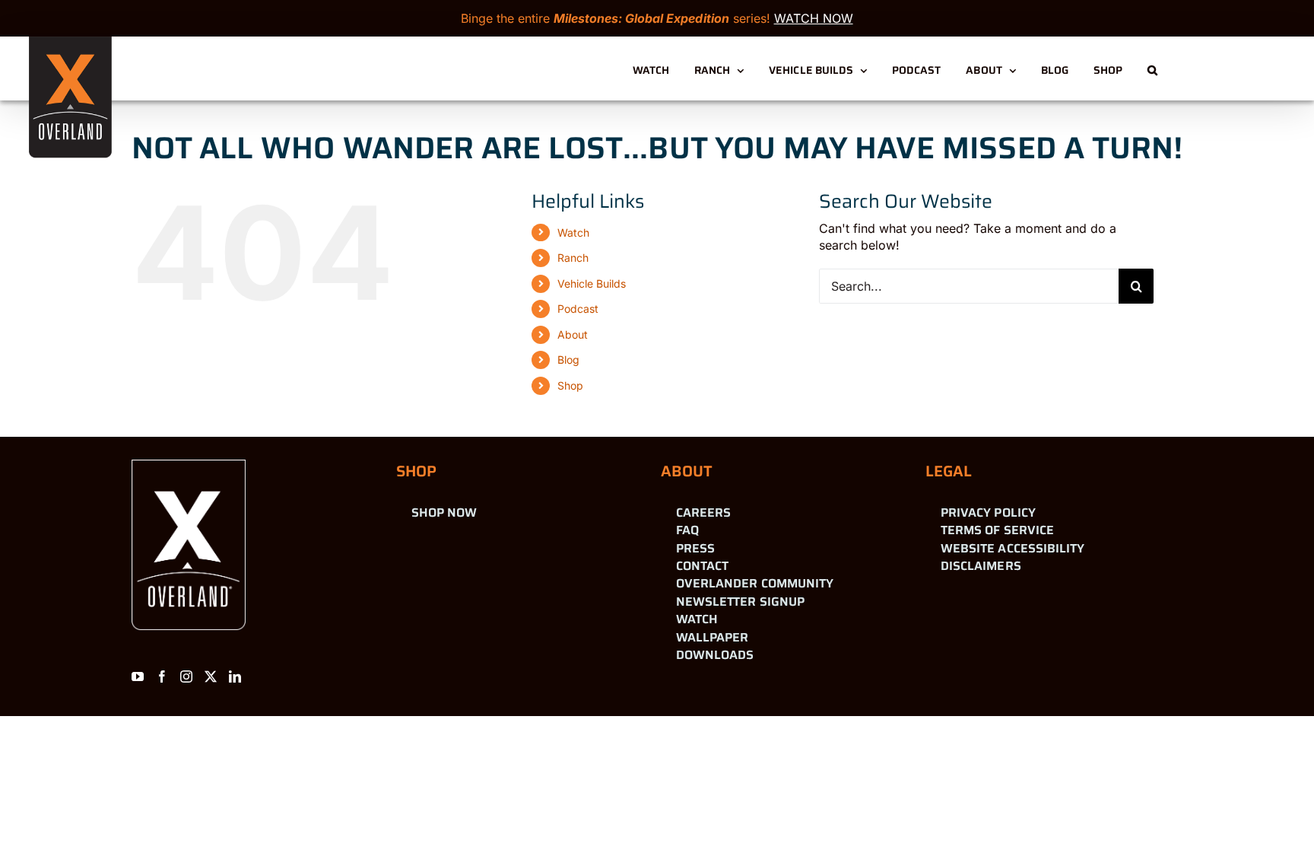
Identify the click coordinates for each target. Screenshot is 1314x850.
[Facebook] (162, 676)
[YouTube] (138, 676)
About (572, 334)
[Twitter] (211, 676)
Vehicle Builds (591, 283)
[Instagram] (186, 676)
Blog (568, 359)
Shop (570, 385)
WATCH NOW (813, 18)
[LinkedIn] (235, 676)
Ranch (573, 257)
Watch (573, 232)
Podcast (577, 308)
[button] (1152, 68)
